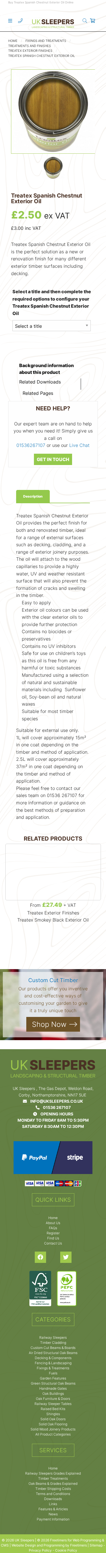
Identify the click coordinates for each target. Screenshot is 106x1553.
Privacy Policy (40, 1550)
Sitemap (96, 1545)
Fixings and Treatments (45, 41)
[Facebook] (40, 1257)
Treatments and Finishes (29, 46)
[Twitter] (66, 1257)
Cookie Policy (66, 1550)
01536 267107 (55, 1107)
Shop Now (49, 1024)
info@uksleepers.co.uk (55, 1101)
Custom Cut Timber (53, 980)
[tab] (33, 496)
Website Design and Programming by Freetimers (49, 1545)
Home (13, 41)
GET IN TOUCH (53, 459)
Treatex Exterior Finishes (30, 51)
